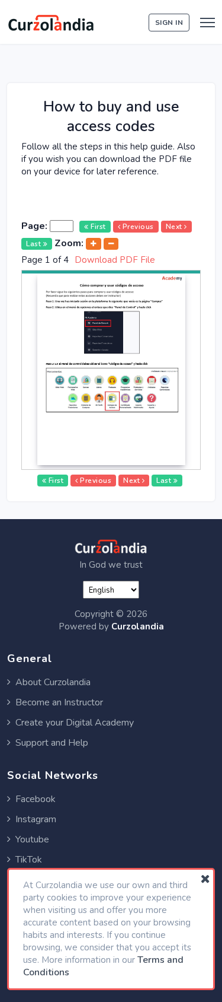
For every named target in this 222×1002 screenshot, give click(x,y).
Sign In (169, 22)
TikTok (28, 859)
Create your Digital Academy (74, 722)
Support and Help (51, 742)
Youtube (32, 839)
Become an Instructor (59, 702)
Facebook (35, 799)
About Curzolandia (53, 682)
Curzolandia (137, 626)
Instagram (35, 819)
